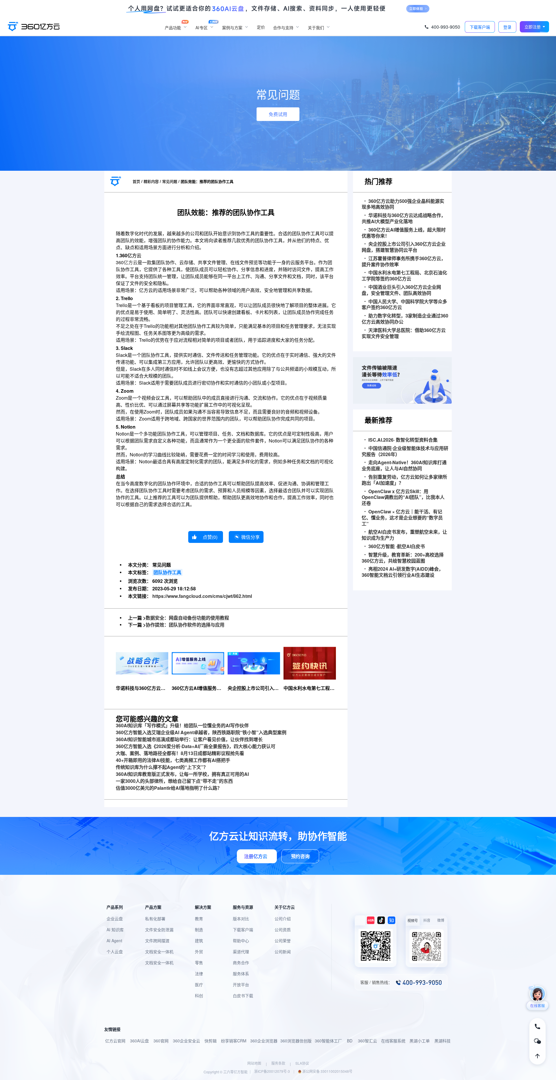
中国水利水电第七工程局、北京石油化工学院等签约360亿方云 (404, 276)
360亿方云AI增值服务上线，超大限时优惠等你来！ (404, 233)
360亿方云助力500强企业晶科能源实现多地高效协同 (403, 204)
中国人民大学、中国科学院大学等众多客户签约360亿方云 (404, 305)
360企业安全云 (186, 1041)
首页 (136, 181)
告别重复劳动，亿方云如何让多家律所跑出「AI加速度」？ (404, 480)
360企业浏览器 (263, 1041)
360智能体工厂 (328, 1041)
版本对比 (241, 918)
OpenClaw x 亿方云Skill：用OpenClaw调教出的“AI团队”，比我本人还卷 (403, 497)
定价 (261, 27)
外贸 (199, 951)
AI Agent (114, 940)
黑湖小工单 (419, 1041)
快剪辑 (210, 1041)
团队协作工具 (167, 572)
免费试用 (278, 114)
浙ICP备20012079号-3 (272, 1071)
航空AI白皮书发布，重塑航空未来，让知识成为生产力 (404, 535)
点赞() (210, 537)
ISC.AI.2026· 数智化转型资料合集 (403, 440)
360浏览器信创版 (296, 1041)
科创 (199, 995)
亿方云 (134, 255)
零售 (199, 962)
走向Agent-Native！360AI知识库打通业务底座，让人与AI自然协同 (404, 466)
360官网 (161, 1041)
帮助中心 (241, 940)
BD (349, 1041)
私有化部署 (155, 918)
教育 (199, 918)
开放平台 (241, 984)
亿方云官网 (115, 1041)
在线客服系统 (393, 1041)
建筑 (199, 940)
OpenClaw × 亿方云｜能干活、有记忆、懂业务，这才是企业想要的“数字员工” (402, 518)
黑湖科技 (442, 1041)
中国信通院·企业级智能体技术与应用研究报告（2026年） (405, 451)
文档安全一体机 (159, 951)
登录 (507, 27)
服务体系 (241, 973)
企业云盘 (115, 918)
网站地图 (254, 1063)
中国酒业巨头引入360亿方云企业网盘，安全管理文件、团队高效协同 (401, 290)
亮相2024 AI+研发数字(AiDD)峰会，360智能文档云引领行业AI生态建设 (402, 572)
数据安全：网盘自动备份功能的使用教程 (187, 617)
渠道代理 (241, 951)
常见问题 (169, 181)
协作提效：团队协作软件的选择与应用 (185, 624)
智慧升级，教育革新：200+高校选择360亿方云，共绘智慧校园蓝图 (403, 558)
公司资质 (283, 929)
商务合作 (241, 962)
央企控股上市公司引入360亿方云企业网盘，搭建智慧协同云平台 (404, 247)
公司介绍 (283, 918)
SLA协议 (302, 1063)
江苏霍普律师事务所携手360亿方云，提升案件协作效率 (404, 262)
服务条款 (278, 1063)
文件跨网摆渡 (157, 940)
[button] (534, 26)
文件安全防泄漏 (159, 929)
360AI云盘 (139, 1041)
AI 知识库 (115, 929)
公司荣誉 (283, 940)
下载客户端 (243, 929)
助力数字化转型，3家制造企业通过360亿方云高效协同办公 (405, 319)
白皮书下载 (243, 995)
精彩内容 (151, 181)
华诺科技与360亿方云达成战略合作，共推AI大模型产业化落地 (404, 218)
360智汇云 (367, 1041)
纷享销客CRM (233, 1041)
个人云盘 (115, 951)
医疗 (199, 984)
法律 (199, 973)
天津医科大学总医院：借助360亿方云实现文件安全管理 (404, 333)
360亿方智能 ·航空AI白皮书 (396, 546)
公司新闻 (283, 951)
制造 (199, 929)
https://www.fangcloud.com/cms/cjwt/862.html (202, 596)
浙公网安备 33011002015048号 (326, 1071)
